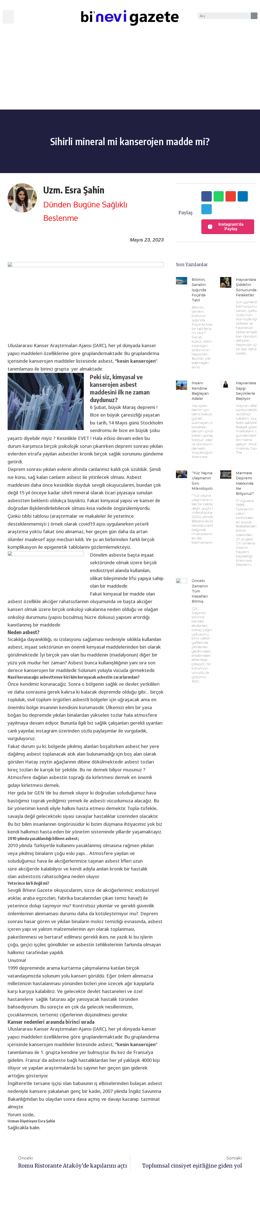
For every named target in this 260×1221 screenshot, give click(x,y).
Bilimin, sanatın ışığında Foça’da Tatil (199, 289)
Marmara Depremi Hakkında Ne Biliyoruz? (245, 483)
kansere (38, 1091)
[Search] (254, 15)
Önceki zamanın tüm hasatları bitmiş (200, 591)
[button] (8, 17)
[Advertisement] (130, 71)
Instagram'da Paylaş (230, 226)
